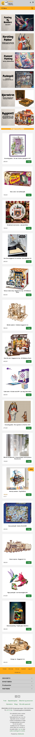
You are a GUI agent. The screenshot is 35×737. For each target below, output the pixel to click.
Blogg (16, 704)
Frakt (4, 701)
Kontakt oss (17, 672)
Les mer (20, 729)
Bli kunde (11, 669)
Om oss (17, 669)
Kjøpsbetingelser (12, 701)
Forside (4, 669)
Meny (5, 8)
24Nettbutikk (21, 734)
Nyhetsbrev (9, 704)
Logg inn (30, 669)
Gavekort (23, 669)
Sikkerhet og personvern (26, 701)
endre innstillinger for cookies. (17, 731)
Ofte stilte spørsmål (24, 704)
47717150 (9, 710)
